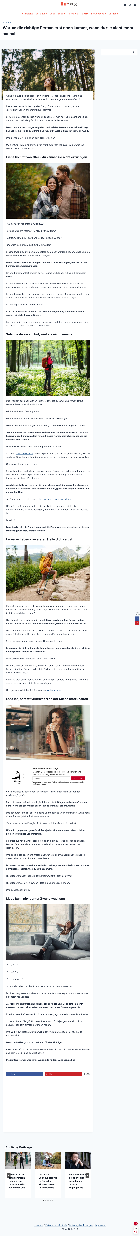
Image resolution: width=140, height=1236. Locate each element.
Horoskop (72, 13)
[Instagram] (130, 5)
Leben (61, 13)
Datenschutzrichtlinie (56, 1225)
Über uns (38, 1225)
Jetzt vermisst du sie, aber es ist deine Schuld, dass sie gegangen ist (78, 1181)
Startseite (27, 13)
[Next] (87, 1175)
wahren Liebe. (54, 690)
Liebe (52, 13)
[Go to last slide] (8, 1175)
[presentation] (18, 1160)
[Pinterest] (135, 5)
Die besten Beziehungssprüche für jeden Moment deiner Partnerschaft (48, 1181)
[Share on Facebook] (137, 619)
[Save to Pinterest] (137, 623)
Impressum (100, 1225)
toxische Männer (24, 453)
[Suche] (133, 52)
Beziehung (41, 13)
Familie (85, 13)
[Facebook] (125, 5)
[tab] (43, 1200)
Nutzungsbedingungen (81, 1225)
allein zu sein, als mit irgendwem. (55, 499)
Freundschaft (98, 13)
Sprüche (113, 13)
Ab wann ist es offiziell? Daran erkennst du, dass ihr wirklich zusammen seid (17, 1181)
